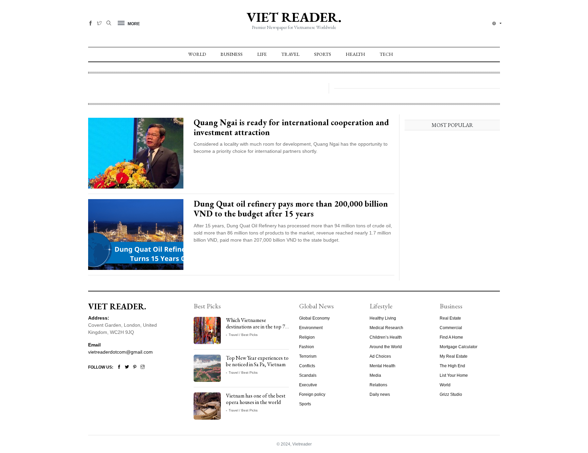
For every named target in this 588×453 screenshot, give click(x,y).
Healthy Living (383, 318)
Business (231, 54)
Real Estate (450, 318)
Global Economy (314, 318)
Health (355, 54)
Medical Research (386, 327)
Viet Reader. (294, 17)
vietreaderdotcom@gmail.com (120, 352)
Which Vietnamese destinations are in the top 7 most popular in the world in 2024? (256, 330)
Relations (378, 385)
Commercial (451, 327)
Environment (311, 327)
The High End (452, 365)
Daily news (380, 394)
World (197, 54)
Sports (322, 54)
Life (262, 54)
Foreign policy (312, 394)
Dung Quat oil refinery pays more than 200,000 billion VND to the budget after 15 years (291, 208)
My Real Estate (454, 356)
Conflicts (307, 365)
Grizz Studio (451, 394)
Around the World (386, 346)
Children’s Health (386, 337)
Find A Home (451, 337)
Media (375, 375)
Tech (386, 54)
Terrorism (307, 356)
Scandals (307, 375)
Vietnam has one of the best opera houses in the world (255, 399)
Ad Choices (380, 356)
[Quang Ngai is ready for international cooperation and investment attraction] (135, 153)
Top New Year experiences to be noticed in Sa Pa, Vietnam (257, 361)
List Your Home (454, 375)
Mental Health (382, 365)
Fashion (306, 346)
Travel (290, 54)
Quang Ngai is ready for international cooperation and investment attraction (291, 127)
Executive (308, 385)
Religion (307, 337)
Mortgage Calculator (458, 346)
